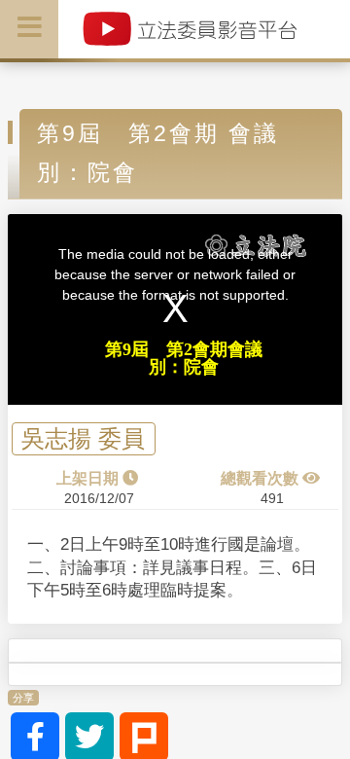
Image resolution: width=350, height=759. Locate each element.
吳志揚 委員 (83, 439)
